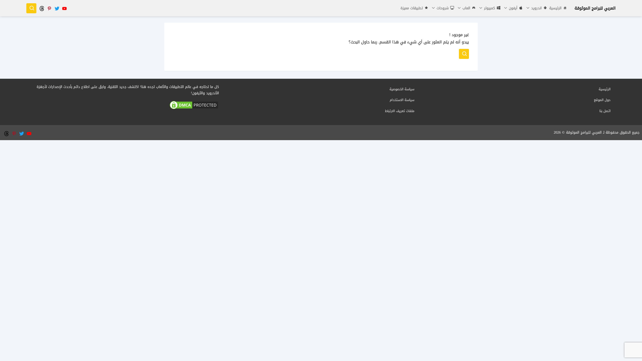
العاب (465, 8)
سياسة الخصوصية (401, 89)
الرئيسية (555, 8)
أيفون (512, 8)
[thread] (41, 8)
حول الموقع (602, 100)
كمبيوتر (489, 8)
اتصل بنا (605, 111)
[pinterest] (49, 8)
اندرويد (536, 8)
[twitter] (56, 8)
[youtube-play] (64, 8)
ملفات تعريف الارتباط (399, 111)
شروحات (442, 8)
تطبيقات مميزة (411, 8)
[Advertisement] (321, 175)
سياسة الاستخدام (402, 100)
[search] (31, 8)
